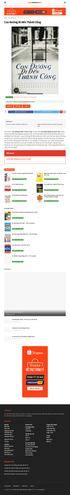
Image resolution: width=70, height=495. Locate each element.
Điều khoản (16, 486)
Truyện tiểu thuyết (51, 424)
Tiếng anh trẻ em (8, 439)
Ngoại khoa (49, 439)
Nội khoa (48, 441)
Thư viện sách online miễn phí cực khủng (21, 489)
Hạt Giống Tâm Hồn (30, 444)
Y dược (48, 435)
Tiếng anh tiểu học (9, 436)
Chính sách (24, 486)
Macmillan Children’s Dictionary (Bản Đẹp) (15, 474)
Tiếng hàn (28, 428)
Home (5, 18)
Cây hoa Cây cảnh (8, 446)
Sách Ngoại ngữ (29, 427)
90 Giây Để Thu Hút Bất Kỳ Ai (19, 195)
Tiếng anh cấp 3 (8, 434)
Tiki (26, 106)
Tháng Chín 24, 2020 (17, 321)
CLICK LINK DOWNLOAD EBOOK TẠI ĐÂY (18, 159)
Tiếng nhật (28, 430)
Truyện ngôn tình (50, 430)
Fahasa (9, 106)
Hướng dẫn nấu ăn (9, 450)
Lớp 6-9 (27, 439)
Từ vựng (6, 441)
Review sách (28, 424)
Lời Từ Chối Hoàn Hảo (17, 184)
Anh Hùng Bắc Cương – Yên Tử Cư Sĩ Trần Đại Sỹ (24, 319)
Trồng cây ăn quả (8, 454)
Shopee (18, 106)
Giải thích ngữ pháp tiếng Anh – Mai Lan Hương (24, 234)
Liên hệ (32, 486)
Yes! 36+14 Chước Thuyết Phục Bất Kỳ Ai (16, 124)
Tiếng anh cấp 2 (8, 432)
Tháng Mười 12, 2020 (10, 314)
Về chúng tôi (7, 486)
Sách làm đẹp (28, 453)
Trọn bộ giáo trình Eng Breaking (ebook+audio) (25, 212)
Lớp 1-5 (27, 435)
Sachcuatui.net (41, 489)
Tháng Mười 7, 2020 (17, 338)
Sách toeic (7, 428)
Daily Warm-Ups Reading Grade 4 (21, 328)
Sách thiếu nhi (29, 455)
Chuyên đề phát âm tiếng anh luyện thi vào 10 (16, 471)
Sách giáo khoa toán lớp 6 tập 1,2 (21, 245)
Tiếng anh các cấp (8, 430)
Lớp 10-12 (27, 437)
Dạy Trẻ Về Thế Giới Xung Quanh (14, 312)
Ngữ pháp (6, 426)
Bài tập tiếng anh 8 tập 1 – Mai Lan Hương (23, 223)
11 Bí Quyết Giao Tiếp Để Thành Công (54, 184)
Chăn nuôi (6, 448)
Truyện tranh (49, 432)
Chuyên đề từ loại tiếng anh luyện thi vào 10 (16, 465)
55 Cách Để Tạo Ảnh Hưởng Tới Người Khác (23, 336)
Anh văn (6, 424)
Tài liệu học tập (29, 434)
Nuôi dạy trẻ (7, 452)
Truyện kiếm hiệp (50, 428)
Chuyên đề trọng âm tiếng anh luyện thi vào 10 (17, 468)
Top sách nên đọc (12, 18)
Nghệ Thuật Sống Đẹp (30, 450)
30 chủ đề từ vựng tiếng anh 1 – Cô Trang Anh (24, 256)
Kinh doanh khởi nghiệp (23, 18)
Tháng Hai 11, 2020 (16, 330)
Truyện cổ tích (50, 426)
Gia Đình (6, 444)
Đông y (48, 437)
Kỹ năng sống (28, 448)
